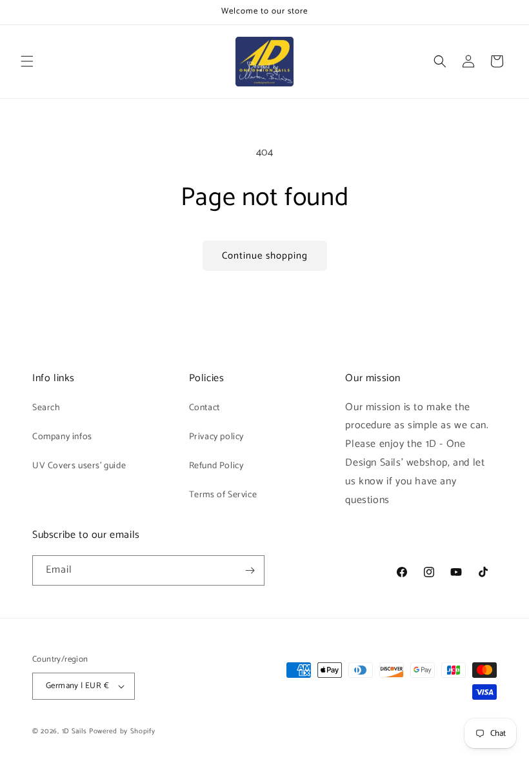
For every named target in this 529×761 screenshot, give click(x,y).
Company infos (62, 437)
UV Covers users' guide (79, 466)
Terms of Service (223, 495)
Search (46, 407)
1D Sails (74, 731)
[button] (27, 61)
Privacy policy (216, 437)
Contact (204, 407)
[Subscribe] (249, 570)
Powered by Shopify (122, 731)
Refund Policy (216, 466)
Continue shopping (265, 256)
